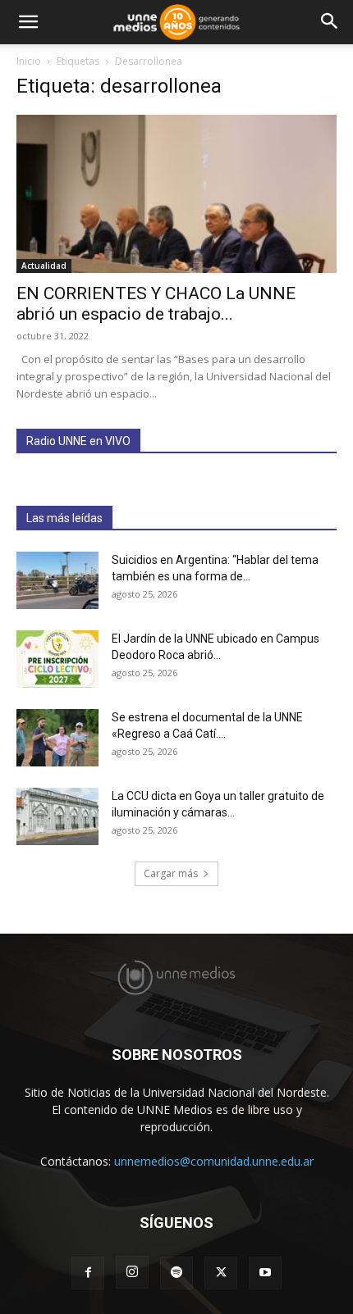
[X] (220, 1273)
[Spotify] (176, 1273)
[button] (28, 22)
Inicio (28, 61)
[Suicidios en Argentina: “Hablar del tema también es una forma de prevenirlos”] (57, 580)
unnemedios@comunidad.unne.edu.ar (214, 1161)
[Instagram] (132, 1272)
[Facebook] (87, 1273)
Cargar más (171, 873)
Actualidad (43, 265)
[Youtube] (265, 1273)
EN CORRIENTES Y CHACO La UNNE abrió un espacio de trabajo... (156, 304)
